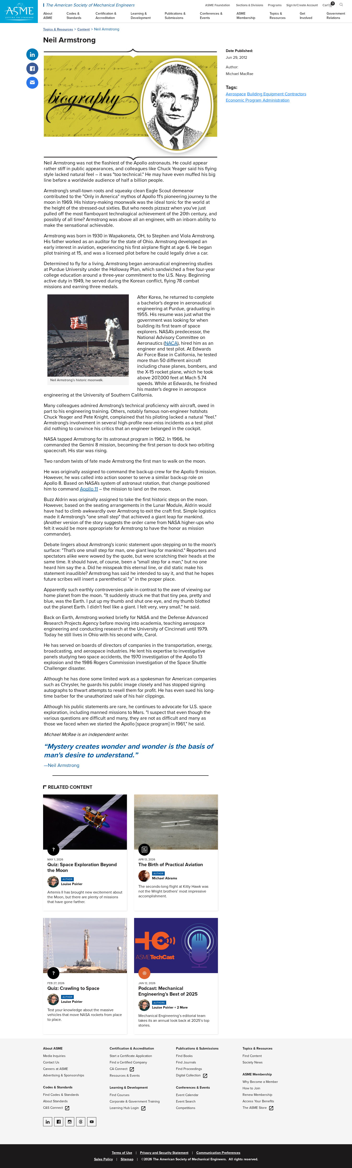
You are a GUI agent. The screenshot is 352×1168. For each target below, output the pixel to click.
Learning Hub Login (124, 1108)
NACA (171, 343)
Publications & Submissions (197, 1048)
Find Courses (120, 1095)
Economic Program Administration (258, 100)
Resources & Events (125, 1076)
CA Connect (118, 1069)
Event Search (186, 1101)
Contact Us (51, 1062)
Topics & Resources (58, 29)
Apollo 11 (89, 489)
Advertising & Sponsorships (63, 1075)
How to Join (251, 1088)
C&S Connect (53, 1108)
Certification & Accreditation (132, 1048)
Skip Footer (9, 1041)
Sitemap (127, 1159)
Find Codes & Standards (61, 1095)
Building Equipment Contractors (276, 94)
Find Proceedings (189, 1069)
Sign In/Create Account (302, 5)
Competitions (185, 1108)
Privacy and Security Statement (164, 1152)
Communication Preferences (218, 1152)
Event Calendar (187, 1095)
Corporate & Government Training (135, 1101)
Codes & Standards (58, 1087)
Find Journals (186, 1062)
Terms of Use (122, 1152)
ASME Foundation (217, 5)
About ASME (52, 1048)
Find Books (184, 1056)
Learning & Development (129, 1088)
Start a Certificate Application (131, 1056)
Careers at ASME (55, 1069)
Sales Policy (103, 1159)
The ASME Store (255, 1108)
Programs (275, 5)
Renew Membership (257, 1095)
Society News (253, 1062)
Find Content (252, 1056)
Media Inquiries (54, 1056)
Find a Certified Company (128, 1062)
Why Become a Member (260, 1082)
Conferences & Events (193, 1088)
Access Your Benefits (258, 1101)
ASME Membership (257, 1074)
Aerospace (236, 94)
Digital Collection (188, 1075)
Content (83, 29)
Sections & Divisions (249, 5)
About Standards (55, 1101)
